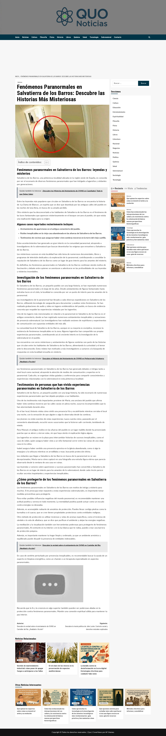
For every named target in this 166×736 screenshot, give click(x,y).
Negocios (116, 148)
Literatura (116, 139)
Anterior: (36, 626)
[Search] (149, 37)
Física (52, 37)
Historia (60, 37)
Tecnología (94, 37)
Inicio (17, 37)
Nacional (116, 144)
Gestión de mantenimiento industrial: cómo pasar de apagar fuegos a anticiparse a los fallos (30, 668)
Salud (85, 37)
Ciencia (115, 98)
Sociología (117, 175)
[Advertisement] (83, 57)
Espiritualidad (118, 116)
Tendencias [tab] (141, 188)
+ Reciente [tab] (118, 188)
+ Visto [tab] (129, 188)
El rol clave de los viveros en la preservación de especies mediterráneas (61, 668)
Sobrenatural (106, 37)
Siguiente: (86, 626)
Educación (116, 107)
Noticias (25, 37)
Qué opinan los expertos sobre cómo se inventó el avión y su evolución (138, 200)
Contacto (117, 37)
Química (77, 37)
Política (115, 157)
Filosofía (43, 37)
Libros (68, 37)
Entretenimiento (119, 112)
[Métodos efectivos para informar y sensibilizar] (118, 265)
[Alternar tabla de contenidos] (45, 162)
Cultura (34, 37)
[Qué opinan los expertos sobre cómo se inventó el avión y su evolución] (118, 200)
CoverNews (97, 732)
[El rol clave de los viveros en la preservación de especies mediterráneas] (62, 653)
